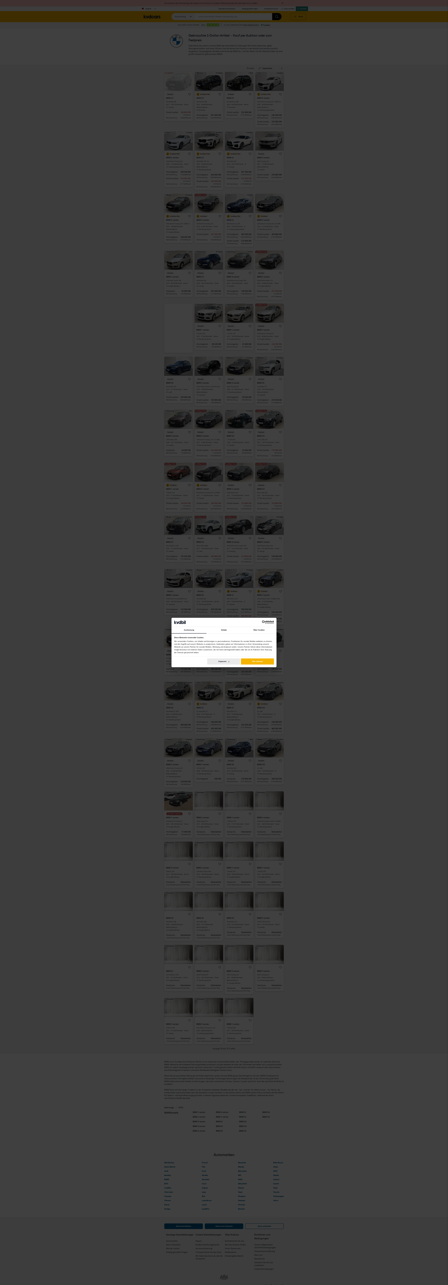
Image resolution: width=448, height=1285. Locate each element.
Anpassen (222, 661)
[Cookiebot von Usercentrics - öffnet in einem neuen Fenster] (264, 622)
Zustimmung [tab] (189, 630)
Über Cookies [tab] (259, 630)
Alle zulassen (257, 661)
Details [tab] (224, 630)
